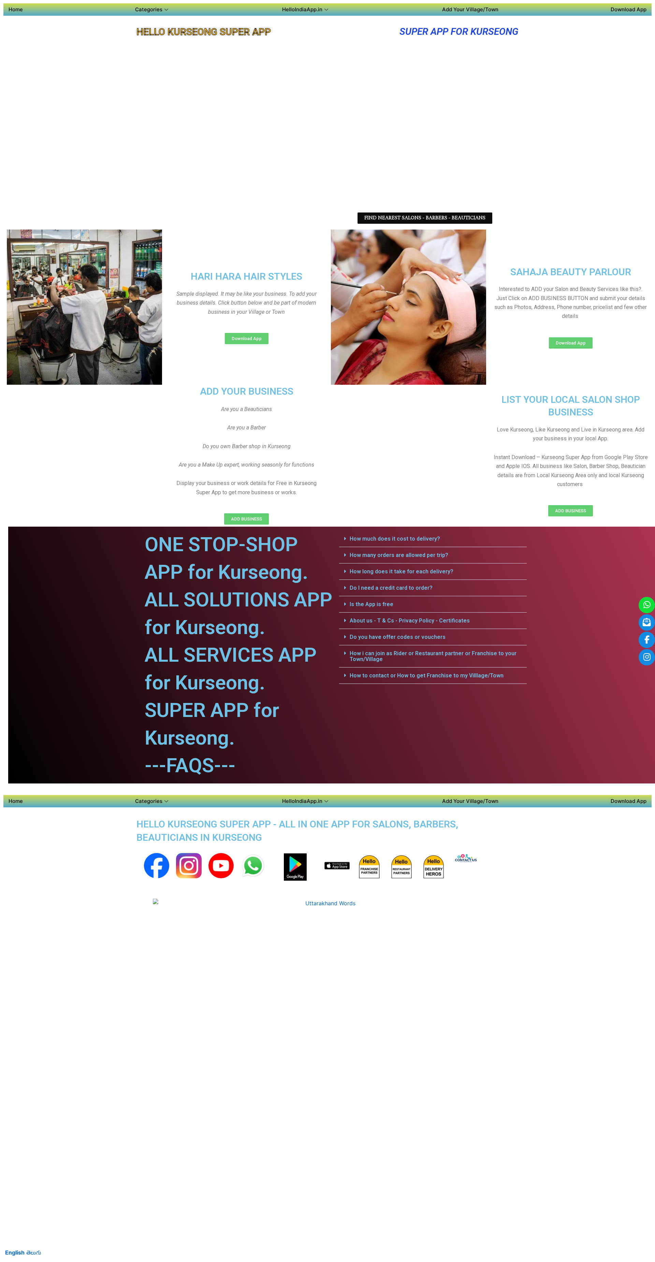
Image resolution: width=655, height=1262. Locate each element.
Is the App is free (371, 604)
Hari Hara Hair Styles (246, 276)
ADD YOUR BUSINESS (246, 391)
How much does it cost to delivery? (395, 538)
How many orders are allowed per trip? (399, 555)
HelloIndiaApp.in (302, 9)
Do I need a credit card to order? (391, 588)
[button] (433, 539)
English (15, 1252)
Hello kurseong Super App (203, 32)
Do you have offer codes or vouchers (398, 637)
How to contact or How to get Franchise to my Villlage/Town (427, 675)
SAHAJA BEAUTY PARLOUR (570, 272)
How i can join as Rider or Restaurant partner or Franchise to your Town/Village (433, 656)
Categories (148, 9)
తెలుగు (33, 1252)
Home (16, 9)
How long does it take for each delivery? (401, 571)
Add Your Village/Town (470, 9)
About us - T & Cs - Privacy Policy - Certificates (410, 620)
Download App (628, 9)
